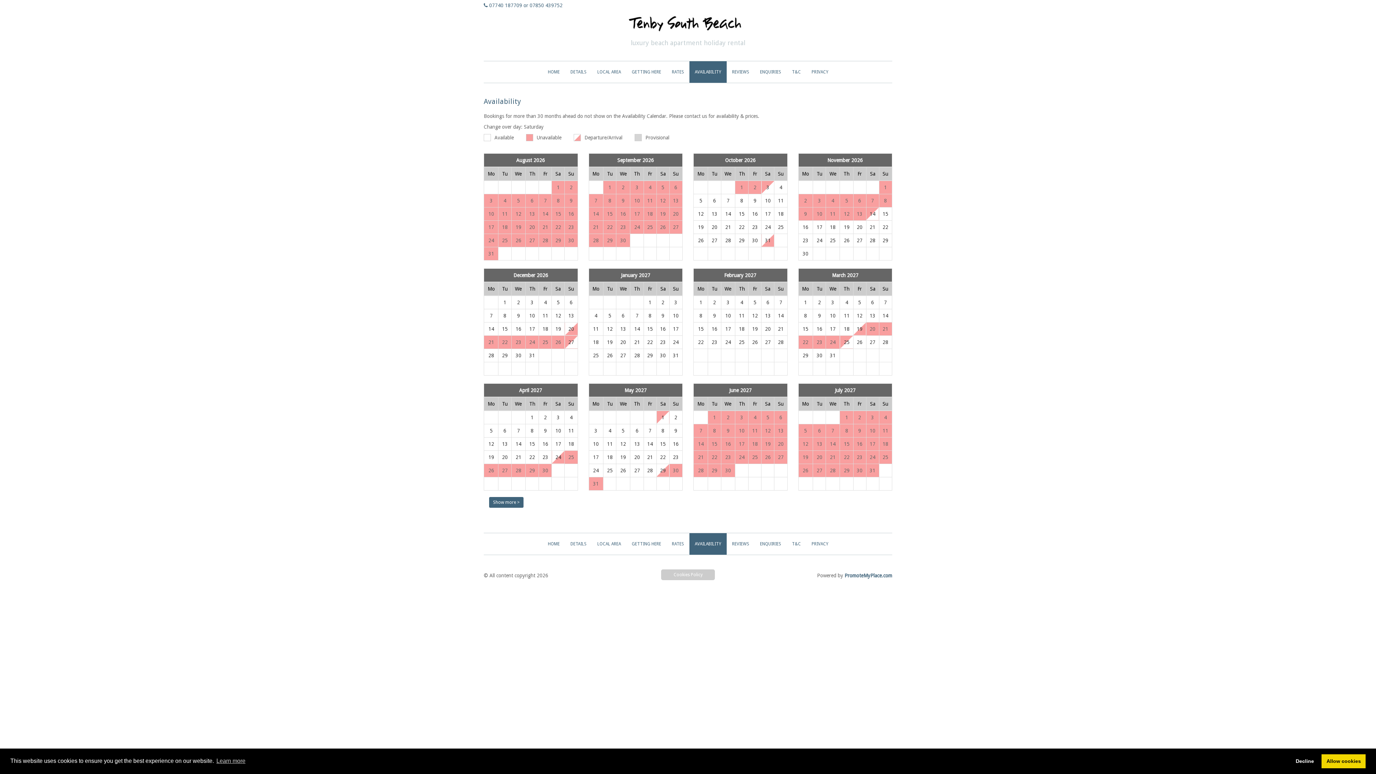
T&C (796, 72)
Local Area (609, 72)
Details (578, 72)
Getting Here (646, 72)
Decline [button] (1305, 761)
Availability (708, 72)
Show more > (506, 502)
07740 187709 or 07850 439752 (526, 5)
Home (554, 72)
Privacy (820, 72)
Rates (678, 72)
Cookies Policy (688, 574)
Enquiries (770, 72)
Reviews (740, 72)
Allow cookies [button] (1344, 761)
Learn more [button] (230, 761)
